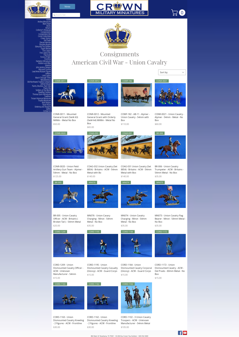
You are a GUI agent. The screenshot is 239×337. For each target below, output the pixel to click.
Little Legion (46, 76)
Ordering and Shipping (43, 107)
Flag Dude (47, 55)
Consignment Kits (44, 34)
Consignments (46, 32)
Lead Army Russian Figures (41, 71)
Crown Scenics (46, 38)
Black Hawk (47, 24)
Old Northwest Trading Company (39, 82)
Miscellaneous (46, 80)
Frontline (47, 59)
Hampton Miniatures (43, 61)
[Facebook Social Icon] (180, 333)
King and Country (45, 69)
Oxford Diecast (46, 84)
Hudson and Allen (44, 63)
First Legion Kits (45, 53)
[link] (179, 12)
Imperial (48, 65)
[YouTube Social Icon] (185, 333)
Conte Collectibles (44, 36)
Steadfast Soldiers (44, 92)
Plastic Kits (47, 88)
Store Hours (46, 105)
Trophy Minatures (44, 100)
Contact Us (47, 111)
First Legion (47, 51)
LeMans (48, 73)
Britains (48, 28)
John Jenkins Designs (43, 67)
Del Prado (47, 40)
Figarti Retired (46, 49)
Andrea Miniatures (44, 22)
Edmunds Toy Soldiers (43, 47)
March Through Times (43, 78)
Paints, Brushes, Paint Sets (41, 86)
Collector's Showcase (43, 30)
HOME (48, 20)
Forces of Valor (45, 57)
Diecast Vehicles (45, 42)
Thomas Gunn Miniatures (42, 94)
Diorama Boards (45, 44)
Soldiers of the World (43, 90)
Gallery (48, 109)
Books (48, 26)
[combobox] (172, 72)
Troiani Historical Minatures (41, 98)
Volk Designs (46, 103)
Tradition (47, 96)
